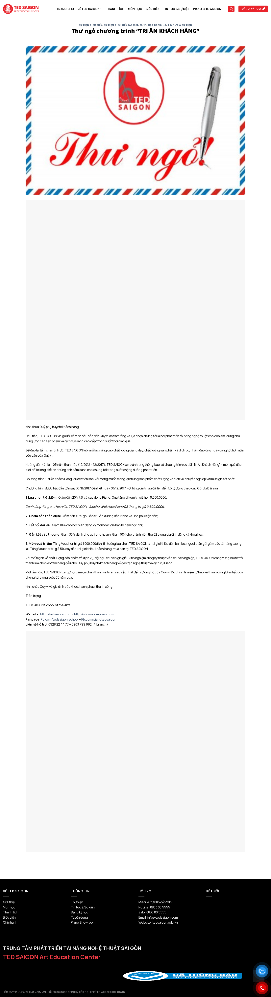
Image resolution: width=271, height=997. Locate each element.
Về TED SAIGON (89, 9)
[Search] (231, 9)
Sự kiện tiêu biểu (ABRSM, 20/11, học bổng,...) (135, 24)
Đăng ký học (79, 912)
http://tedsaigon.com (55, 614)
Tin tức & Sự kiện (176, 9)
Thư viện (77, 902)
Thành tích (115, 9)
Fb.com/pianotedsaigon (98, 619)
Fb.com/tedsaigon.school (59, 619)
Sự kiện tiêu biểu (90, 24)
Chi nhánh (10, 922)
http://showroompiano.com (94, 614)
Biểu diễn (153, 9)
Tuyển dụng (79, 917)
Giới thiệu (9, 902)
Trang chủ (65, 9)
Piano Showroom (207, 9)
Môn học (135, 9)
